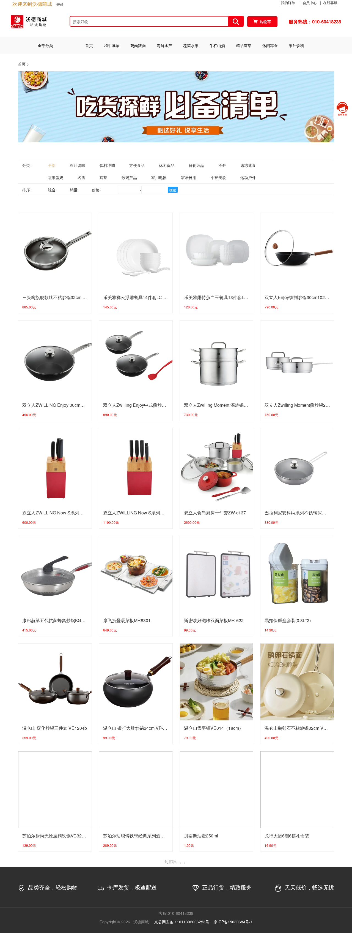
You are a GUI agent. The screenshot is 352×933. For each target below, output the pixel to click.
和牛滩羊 (111, 45)
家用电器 (159, 177)
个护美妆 (218, 177)
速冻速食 (248, 165)
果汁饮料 (296, 45)
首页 (89, 45)
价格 (96, 189)
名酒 (81, 177)
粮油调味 (77, 165)
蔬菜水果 (191, 45)
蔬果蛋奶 (55, 177)
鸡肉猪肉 (138, 45)
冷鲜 (222, 165)
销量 (74, 189)
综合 (52, 189)
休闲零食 (270, 45)
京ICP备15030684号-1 (233, 921)
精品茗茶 (243, 45)
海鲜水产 (164, 45)
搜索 (172, 190)
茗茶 (103, 177)
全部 (52, 165)
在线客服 (330, 2)
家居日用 (188, 177)
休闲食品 (166, 165)
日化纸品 (196, 165)
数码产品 (129, 177)
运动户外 (248, 177)
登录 (60, 4)
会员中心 (309, 2)
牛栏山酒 (217, 45)
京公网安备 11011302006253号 (181, 921)
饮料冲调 (107, 165)
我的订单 (288, 2)
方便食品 (137, 165)
